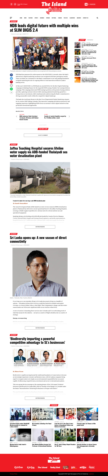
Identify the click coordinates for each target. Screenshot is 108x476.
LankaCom (91, 474)
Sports (36, 18)
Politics (66, 18)
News (25, 18)
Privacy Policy (13, 474)
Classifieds (72, 18)
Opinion (48, 18)
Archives (79, 18)
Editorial (54, 18)
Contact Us (85, 18)
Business (42, 18)
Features (31, 18)
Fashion (60, 18)
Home (21, 18)
